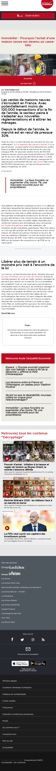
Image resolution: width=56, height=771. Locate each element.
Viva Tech (5, 618)
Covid (40, 162)
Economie (28, 78)
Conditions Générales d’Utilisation (17, 687)
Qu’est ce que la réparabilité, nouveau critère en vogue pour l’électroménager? (28, 397)
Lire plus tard (26, 83)
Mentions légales (9, 681)
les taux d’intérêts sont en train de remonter (22, 277)
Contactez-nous (9, 734)
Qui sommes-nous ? (10, 727)
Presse (5, 721)
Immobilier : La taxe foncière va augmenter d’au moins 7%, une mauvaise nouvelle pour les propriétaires (29, 183)
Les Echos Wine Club (10, 583)
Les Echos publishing (10, 605)
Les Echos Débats (9, 600)
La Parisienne (7, 596)
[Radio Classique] (47, 8)
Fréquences (7, 707)
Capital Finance (8, 609)
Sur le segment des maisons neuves (30, 144)
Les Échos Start (8, 622)
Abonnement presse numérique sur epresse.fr (21, 587)
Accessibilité (7, 747)
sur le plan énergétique (12, 225)
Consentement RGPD (33, 760)
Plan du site (7, 741)
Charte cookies (8, 701)
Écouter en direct (32, 15)
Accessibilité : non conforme (13, 762)
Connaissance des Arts (11, 613)
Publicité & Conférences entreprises (17, 714)
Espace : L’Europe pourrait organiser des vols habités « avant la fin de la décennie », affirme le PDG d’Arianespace (27, 370)
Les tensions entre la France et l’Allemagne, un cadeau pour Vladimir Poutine (27, 384)
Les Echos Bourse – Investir (13, 592)
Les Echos (5, 579)
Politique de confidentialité (14, 694)
